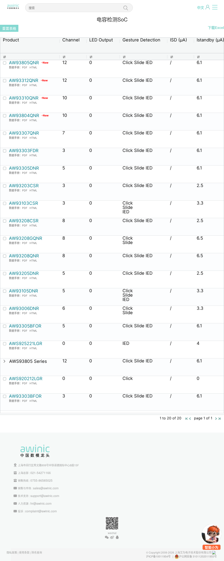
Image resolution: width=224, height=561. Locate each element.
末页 (219, 418)
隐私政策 (12, 552)
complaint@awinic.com (41, 511)
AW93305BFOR (25, 326)
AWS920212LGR (25, 378)
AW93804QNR (29, 115)
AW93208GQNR (25, 238)
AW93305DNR (24, 168)
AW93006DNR (24, 308)
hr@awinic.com (41, 503)
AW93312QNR (28, 80)
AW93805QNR (28, 62)
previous (190, 418)
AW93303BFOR (25, 396)
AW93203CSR (24, 185)
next (216, 418)
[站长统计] (214, 552)
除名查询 (37, 552)
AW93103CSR (23, 203)
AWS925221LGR (25, 343)
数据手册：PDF (18, 67)
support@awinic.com (44, 495)
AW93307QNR (24, 133)
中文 (200, 7)
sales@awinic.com (46, 488)
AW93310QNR (28, 98)
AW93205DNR (24, 273)
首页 (186, 418)
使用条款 (24, 552)
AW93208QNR (24, 255)
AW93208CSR (23, 220)
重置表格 (9, 28)
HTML (33, 67)
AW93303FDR (23, 150)
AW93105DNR (23, 291)
